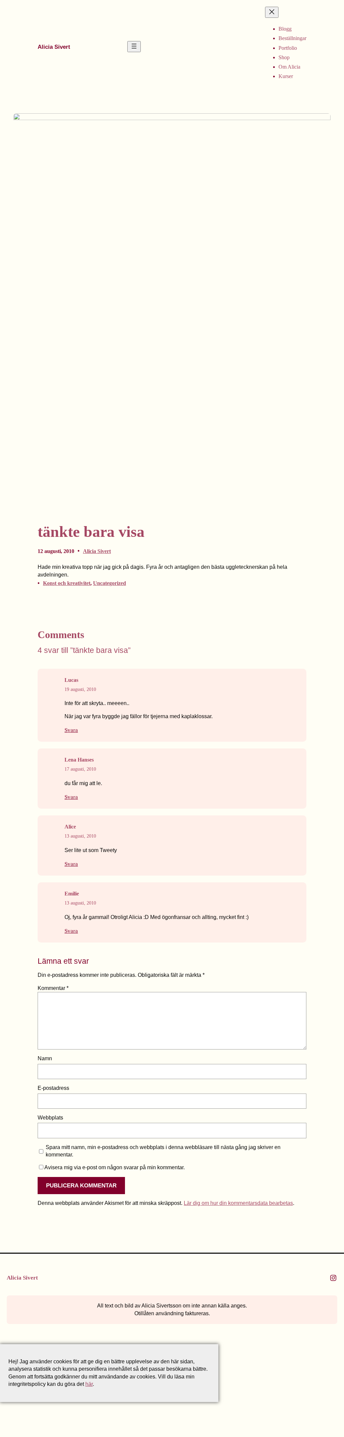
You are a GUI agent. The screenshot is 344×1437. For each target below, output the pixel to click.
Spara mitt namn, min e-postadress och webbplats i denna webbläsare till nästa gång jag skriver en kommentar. (163, 1150)
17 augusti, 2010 (80, 769)
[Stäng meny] (271, 12)
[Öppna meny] (134, 46)
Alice (70, 827)
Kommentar (53, 988)
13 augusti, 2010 (80, 836)
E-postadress (53, 1088)
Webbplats (50, 1117)
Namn (45, 1058)
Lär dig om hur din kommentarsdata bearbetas (238, 1203)
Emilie (71, 893)
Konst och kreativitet (66, 583)
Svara (71, 730)
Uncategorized (109, 583)
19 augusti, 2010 (80, 689)
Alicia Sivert (54, 46)
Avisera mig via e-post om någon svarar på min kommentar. (114, 1167)
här (89, 1384)
